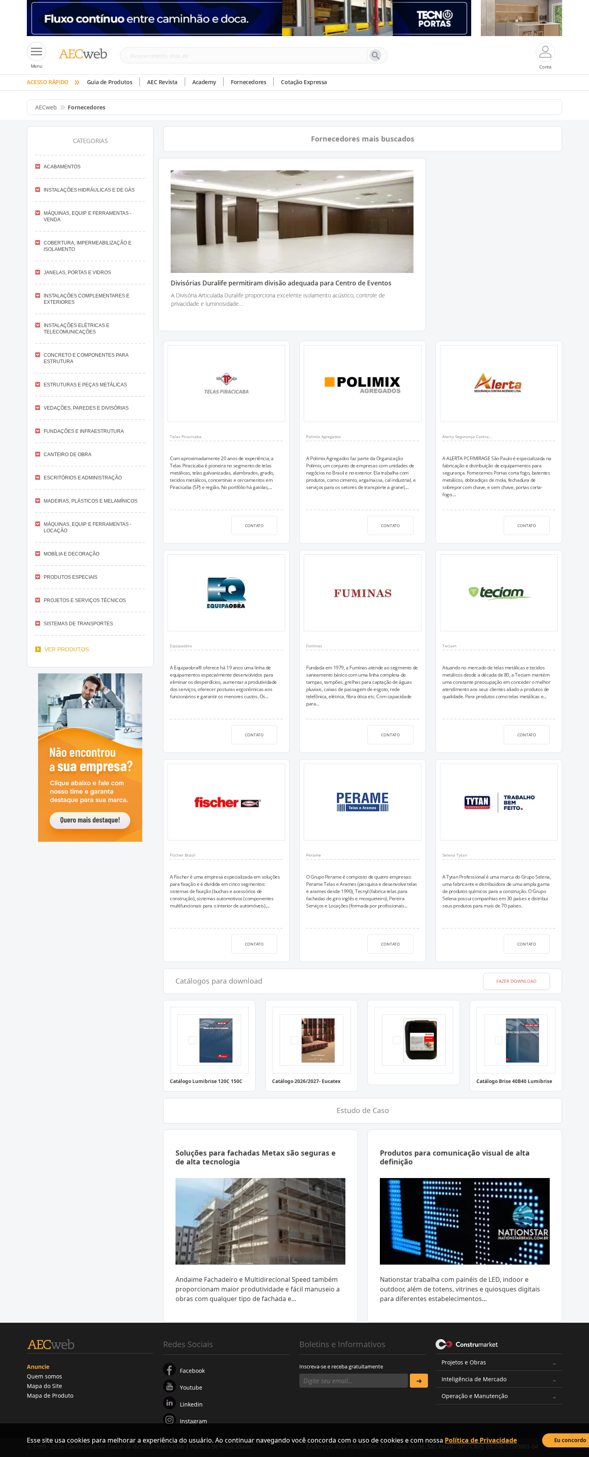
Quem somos (44, 1376)
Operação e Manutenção (475, 1396)
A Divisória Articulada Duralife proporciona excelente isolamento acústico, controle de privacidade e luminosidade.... (278, 299)
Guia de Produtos (110, 82)
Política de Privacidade (481, 1440)
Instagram (193, 1421)
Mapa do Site (44, 1386)
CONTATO (254, 525)
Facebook (192, 1370)
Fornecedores (248, 82)
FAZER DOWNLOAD (516, 981)
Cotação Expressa (304, 82)
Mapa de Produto (50, 1395)
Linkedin (191, 1404)
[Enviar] (419, 1381)
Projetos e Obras (464, 1362)
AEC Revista (162, 82)
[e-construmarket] (467, 1343)
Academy (204, 82)
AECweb (46, 107)
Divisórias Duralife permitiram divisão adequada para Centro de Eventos (281, 283)
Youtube (191, 1387)
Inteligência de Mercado (474, 1379)
